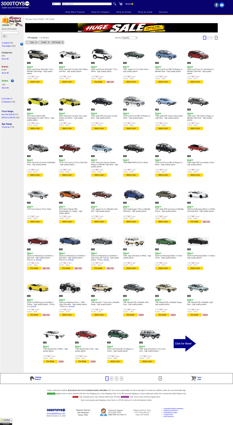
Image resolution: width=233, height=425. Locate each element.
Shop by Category (101, 12)
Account (163, 12)
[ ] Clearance (7, 102)
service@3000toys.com (56, 414)
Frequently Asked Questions (173, 408)
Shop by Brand (123, 12)
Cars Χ (33, 42)
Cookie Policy (168, 414)
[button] (6, 421)
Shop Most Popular (75, 12)
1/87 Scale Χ (57, 42)
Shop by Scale (145, 12)
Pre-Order (6, 46)
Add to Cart (35, 82)
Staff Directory (169, 416)
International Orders (170, 412)
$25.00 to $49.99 (8, 118)
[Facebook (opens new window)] (216, 7)
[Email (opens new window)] (221, 7)
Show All (5, 59)
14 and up (5, 127)
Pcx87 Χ (45, 42)
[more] (38, 260)
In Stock (5, 43)
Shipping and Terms (171, 410)
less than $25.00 (8, 114)
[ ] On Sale (6, 99)
